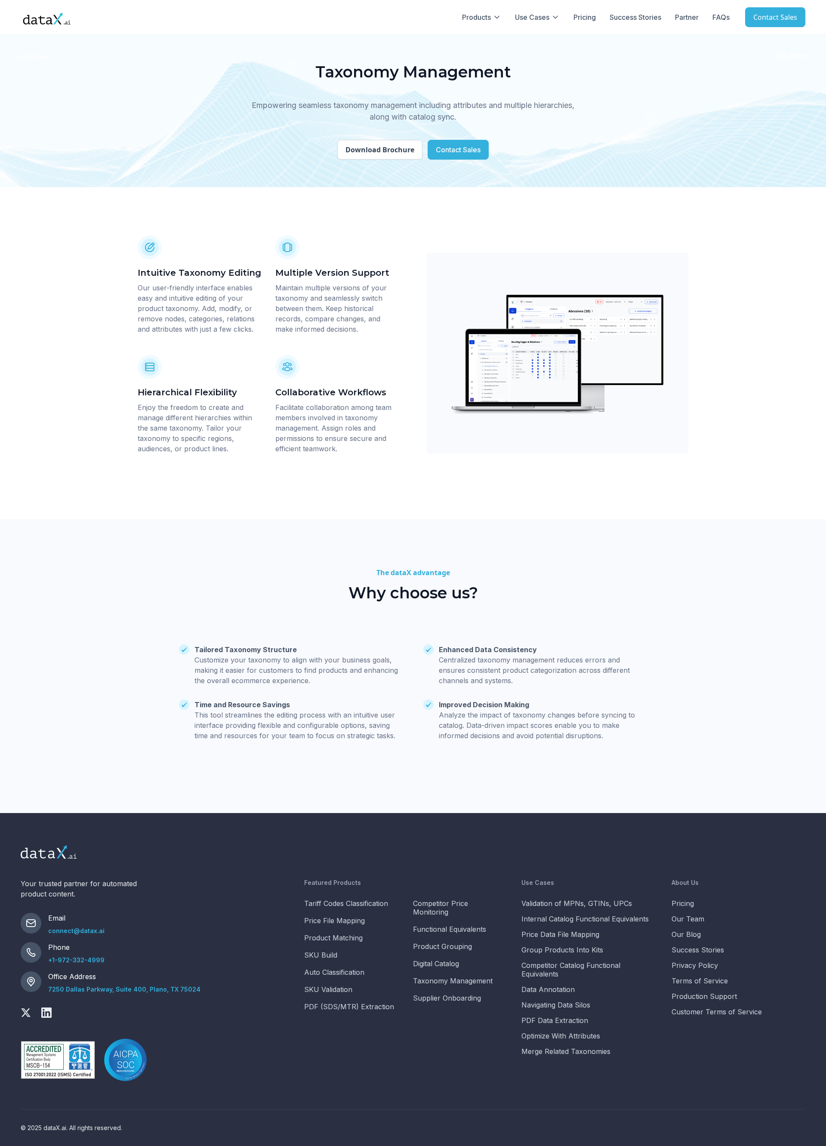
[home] (47, 17)
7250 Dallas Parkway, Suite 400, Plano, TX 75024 (124, 989)
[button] (481, 17)
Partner (687, 17)
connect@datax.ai (76, 930)
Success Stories (635, 17)
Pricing (584, 17)
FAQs (721, 17)
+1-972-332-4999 (76, 960)
